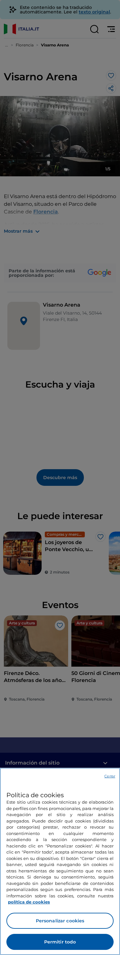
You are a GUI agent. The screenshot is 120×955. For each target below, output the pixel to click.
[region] (60, 861)
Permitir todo (60, 942)
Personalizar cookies (60, 921)
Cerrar (109, 776)
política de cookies (29, 901)
